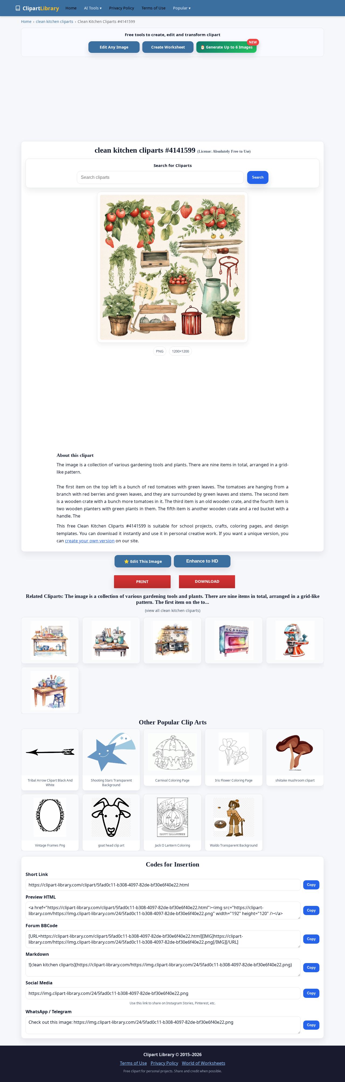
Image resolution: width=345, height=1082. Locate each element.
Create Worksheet (168, 47)
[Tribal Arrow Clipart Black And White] (50, 752)
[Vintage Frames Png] (50, 817)
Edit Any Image (114, 47)
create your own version (90, 541)
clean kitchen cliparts (54, 21)
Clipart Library (158, 1054)
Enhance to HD (202, 561)
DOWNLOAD (207, 581)
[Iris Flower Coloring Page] (233, 752)
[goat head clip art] (111, 817)
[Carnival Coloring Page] (172, 752)
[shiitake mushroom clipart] (295, 752)
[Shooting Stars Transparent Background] (111, 752)
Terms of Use (153, 8)
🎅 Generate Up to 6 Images (228, 45)
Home (71, 8)
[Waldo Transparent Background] (233, 817)
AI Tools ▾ (93, 8)
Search (258, 177)
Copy (311, 885)
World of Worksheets (203, 1063)
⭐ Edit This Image (143, 561)
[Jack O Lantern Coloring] (172, 817)
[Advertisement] (172, 99)
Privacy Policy (121, 8)
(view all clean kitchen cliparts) (172, 610)
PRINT (142, 581)
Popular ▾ (182, 8)
